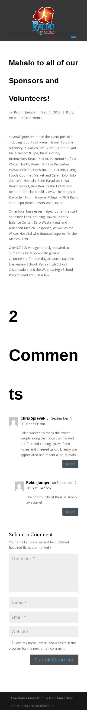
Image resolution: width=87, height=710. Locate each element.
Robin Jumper (25, 112)
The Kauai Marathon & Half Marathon (41, 698)
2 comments (31, 118)
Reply (70, 463)
